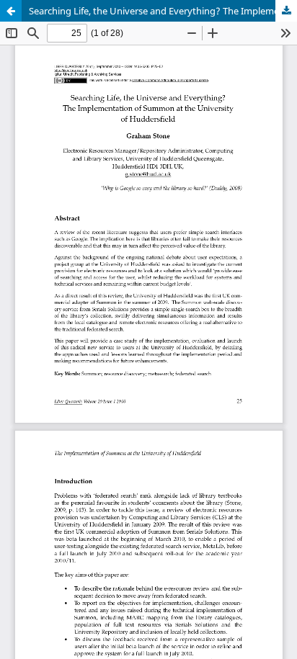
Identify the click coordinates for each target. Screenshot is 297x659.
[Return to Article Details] (11, 11)
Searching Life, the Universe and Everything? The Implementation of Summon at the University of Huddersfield (163, 10)
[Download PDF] (286, 11)
